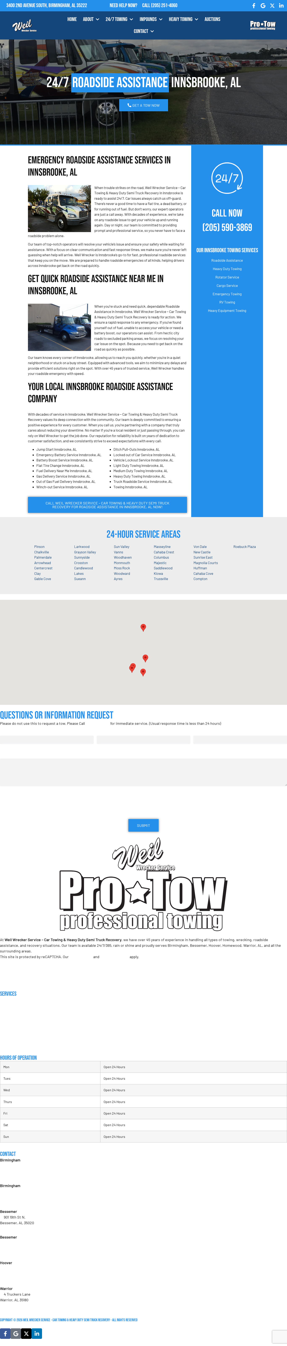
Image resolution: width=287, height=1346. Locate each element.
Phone (199, 731)
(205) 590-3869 (227, 228)
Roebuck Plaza (244, 546)
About (88, 19)
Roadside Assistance (227, 260)
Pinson (39, 546)
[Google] (263, 5)
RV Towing (227, 302)
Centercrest (43, 568)
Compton (200, 578)
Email (102, 731)
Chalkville (41, 552)
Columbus (161, 557)
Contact (141, 31)
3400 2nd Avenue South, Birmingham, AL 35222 (46, 5)
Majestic (160, 563)
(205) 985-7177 (15, 1279)
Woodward (122, 573)
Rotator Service (227, 277)
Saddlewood (163, 568)
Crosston (81, 563)
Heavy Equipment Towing (227, 310)
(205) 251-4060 (164, 5)
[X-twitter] (272, 5)
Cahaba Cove (203, 573)
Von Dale (200, 546)
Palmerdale (43, 557)
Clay (37, 573)
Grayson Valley (85, 552)
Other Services (10, 1045)
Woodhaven (123, 557)
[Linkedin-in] (281, 5)
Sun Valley (121, 546)
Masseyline (162, 546)
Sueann (80, 578)
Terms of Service (114, 956)
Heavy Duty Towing (227, 269)
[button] (145, 658)
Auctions (212, 19)
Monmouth (122, 563)
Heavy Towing (180, 19)
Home (72, 19)
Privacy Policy (81, 956)
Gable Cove (42, 578)
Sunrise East (203, 557)
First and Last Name (16, 731)
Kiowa (158, 573)
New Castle (202, 552)
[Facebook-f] (254, 5)
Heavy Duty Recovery (14, 1028)
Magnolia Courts (206, 563)
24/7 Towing (116, 19)
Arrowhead (42, 563)
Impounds (148, 19)
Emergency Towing (227, 294)
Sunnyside (82, 557)
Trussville (161, 578)
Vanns (118, 552)
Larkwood (82, 546)
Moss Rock (122, 568)
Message (6, 754)
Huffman (200, 568)
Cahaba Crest (164, 552)
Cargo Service (227, 285)
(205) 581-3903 (15, 1202)
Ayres (118, 578)
